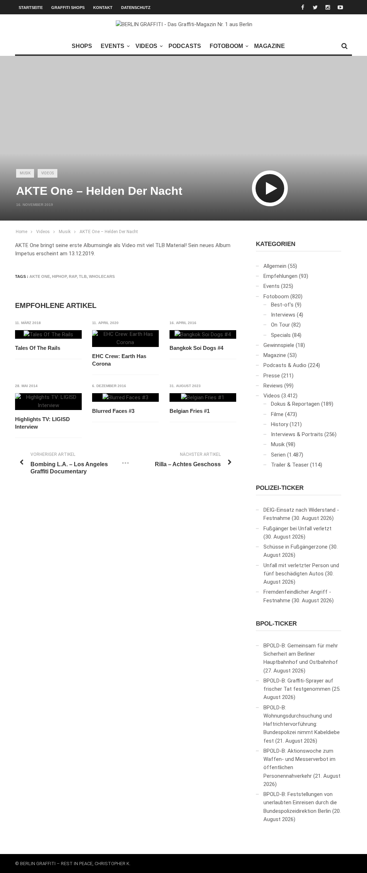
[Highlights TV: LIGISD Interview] (48, 401)
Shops (82, 46)
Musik (25, 173)
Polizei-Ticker (280, 487)
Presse (271, 375)
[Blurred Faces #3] (125, 397)
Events (112, 46)
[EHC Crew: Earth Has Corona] (125, 338)
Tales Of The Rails (37, 348)
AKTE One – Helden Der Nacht (109, 231)
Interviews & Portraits (297, 434)
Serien (278, 455)
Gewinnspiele (278, 345)
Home (21, 231)
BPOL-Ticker (276, 623)
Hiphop (59, 276)
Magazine (269, 46)
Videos (146, 46)
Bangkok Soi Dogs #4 (196, 348)
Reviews (273, 385)
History (279, 424)
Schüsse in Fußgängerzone (295, 547)
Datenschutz (136, 7)
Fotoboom (226, 46)
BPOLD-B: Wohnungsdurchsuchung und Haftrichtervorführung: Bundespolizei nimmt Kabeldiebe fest (301, 724)
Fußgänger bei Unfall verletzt (297, 528)
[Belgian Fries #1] (202, 397)
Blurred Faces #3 (113, 411)
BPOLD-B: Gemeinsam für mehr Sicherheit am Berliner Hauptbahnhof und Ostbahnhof (300, 654)
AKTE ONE (39, 276)
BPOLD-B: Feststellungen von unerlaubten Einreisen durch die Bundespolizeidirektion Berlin (300, 802)
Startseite (31, 7)
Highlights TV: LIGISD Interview (42, 423)
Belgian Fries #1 (190, 411)
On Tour (280, 325)
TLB (83, 276)
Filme (277, 414)
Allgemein (274, 266)
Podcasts (184, 46)
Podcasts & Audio (284, 365)
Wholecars (102, 276)
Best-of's (282, 305)
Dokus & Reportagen (295, 404)
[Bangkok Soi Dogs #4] (203, 334)
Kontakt (103, 7)
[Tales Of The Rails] (48, 334)
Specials (281, 335)
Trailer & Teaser (290, 465)
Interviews (283, 315)
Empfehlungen (280, 276)
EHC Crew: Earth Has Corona (119, 360)
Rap (73, 276)
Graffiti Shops (68, 7)
